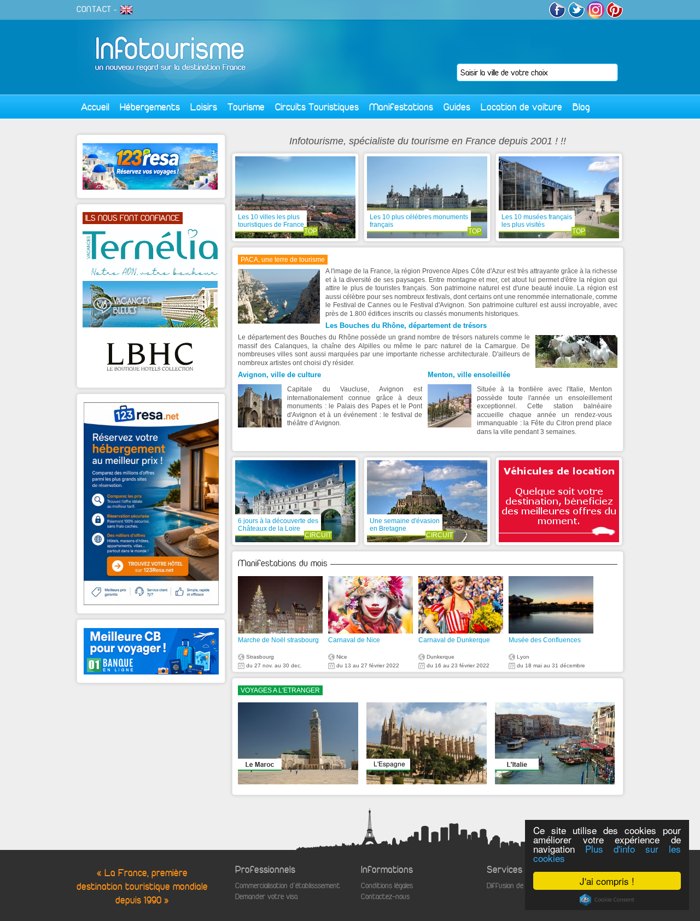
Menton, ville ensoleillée (469, 375)
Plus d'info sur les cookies (607, 853)
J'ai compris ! (607, 881)
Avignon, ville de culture (279, 375)
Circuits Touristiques (317, 107)
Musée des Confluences (545, 640)
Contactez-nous (385, 896)
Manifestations (401, 107)
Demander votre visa (266, 896)
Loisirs (203, 107)
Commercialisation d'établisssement (287, 885)
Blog (581, 107)
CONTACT (94, 9)
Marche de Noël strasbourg (278, 640)
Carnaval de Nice (354, 640)
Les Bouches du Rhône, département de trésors (406, 325)
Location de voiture (521, 107)
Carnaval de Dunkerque (454, 640)
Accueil (95, 107)
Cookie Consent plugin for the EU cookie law (607, 900)
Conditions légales (387, 885)
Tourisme (246, 107)
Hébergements (150, 107)
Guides (457, 107)
